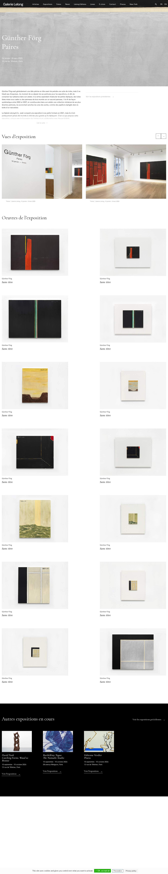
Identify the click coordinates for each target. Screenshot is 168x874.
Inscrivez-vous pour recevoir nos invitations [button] (82, 822)
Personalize (118, 871)
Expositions (47, 4)
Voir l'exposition (11, 773)
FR (161, 4)
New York (133, 4)
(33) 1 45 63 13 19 (51, 851)
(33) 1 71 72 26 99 (114, 851)
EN (166, 4)
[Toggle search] (156, 4)
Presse (123, 4)
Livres (92, 4)
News (67, 4)
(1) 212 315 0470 (146, 851)
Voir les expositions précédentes (100, 97)
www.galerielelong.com (158, 852)
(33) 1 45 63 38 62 (83, 851)
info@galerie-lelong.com (51, 852)
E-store (102, 4)
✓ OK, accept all (102, 871)
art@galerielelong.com (144, 852)
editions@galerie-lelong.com (83, 852)
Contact (112, 4)
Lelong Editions (80, 4)
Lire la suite (42, 123)
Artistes (35, 4)
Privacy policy (131, 871)
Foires (58, 4)
